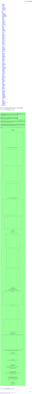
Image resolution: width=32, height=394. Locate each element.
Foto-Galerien (3, 101)
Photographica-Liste (3, 103)
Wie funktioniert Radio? (4, 77)
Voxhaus (3, 23)
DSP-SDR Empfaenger (4, 40)
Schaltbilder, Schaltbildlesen (4, 67)
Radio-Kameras (3, 63)
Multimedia (3, 57)
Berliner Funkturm (3, 14)
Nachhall (3, 58)
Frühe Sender (3, 17)
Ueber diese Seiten (3, 10)
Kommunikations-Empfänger (4, 51)
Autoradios (3, 35)
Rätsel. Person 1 (3, 94)
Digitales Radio (3, 39)
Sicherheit (3, 82)
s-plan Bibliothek (3, 71)
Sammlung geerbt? (3, 29)
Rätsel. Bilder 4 (3, 93)
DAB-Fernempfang (3, 38)
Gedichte (3, 18)
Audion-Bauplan (3, 34)
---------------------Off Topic (3, 99)
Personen (3, 20)
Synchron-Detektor (3, 72)
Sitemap (4, 393)
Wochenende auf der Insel (4, 105)
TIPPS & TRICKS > (4, 30)
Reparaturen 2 (3, 81)
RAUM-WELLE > (3, 104)
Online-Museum (3, 60)
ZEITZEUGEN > (3, 25)
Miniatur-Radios (3, 56)
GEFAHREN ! (3, 43)
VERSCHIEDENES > (4, 24)
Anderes (2, 89)
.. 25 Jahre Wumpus (3, 96)
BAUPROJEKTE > (3, 84)
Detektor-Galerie (3, 85)
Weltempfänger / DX (4, 76)
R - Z (1, 62)
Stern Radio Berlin (3, 22)
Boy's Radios (3, 37)
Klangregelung (3, 50)
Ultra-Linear (3, 74)
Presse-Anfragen (3, 91)
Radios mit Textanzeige (4, 64)
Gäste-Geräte (3, 86)
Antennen (3, 33)
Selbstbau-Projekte (3, 68)
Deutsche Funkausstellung (4, 15)
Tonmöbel (3, 73)
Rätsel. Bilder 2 (3, 92)
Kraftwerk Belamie (3, 52)
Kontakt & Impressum (2, 393)
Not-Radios (3, 59)
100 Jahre (3, 12)
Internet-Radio (3, 48)
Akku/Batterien (3, 32)
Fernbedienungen (3, 42)
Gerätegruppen (3, 45)
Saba (2, 66)
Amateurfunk (3, 100)
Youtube (3, 78)
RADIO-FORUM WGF (4, 8)
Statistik (3, 9)
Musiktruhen (3, 27)
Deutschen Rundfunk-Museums (11, 334)
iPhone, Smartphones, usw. (4, 49)
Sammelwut (3, 28)
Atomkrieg (3, 13)
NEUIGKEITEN (3, 5)
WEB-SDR (3, 97)
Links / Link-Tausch (3, 7)
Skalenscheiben (3, 69)
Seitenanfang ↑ (9, 393)
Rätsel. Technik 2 (3, 95)
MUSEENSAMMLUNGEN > (4, 19)
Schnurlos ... (3, 70)
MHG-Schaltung (3, 55)
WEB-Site (21, 125)
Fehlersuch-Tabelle (3, 80)
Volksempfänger (3, 75)
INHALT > (3, 79)
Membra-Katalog (3, 54)
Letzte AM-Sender (3, 53)
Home (1, 3)
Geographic (3, 44)
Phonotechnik (3, 61)
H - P (1, 46)
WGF (10, 392)
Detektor (2, 83)
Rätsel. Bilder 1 (3, 90)
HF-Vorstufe (3, 47)
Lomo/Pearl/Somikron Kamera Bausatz (5, 102)
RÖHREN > (3, 65)
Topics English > (3, 4)
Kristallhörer (3, 88)
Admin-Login (7, 393)
